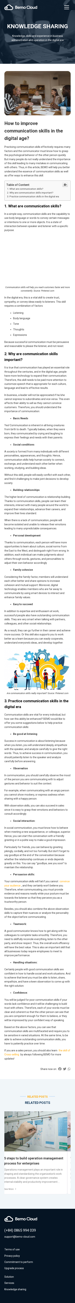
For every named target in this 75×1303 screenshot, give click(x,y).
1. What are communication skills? (25, 188)
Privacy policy (12, 1255)
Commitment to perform (18, 1262)
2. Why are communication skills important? (30, 192)
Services (9, 1282)
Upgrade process (14, 1268)
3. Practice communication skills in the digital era (33, 196)
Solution (9, 1276)
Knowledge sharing (15, 1289)
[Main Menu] (67, 7)
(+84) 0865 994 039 (20, 1230)
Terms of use (12, 1249)
